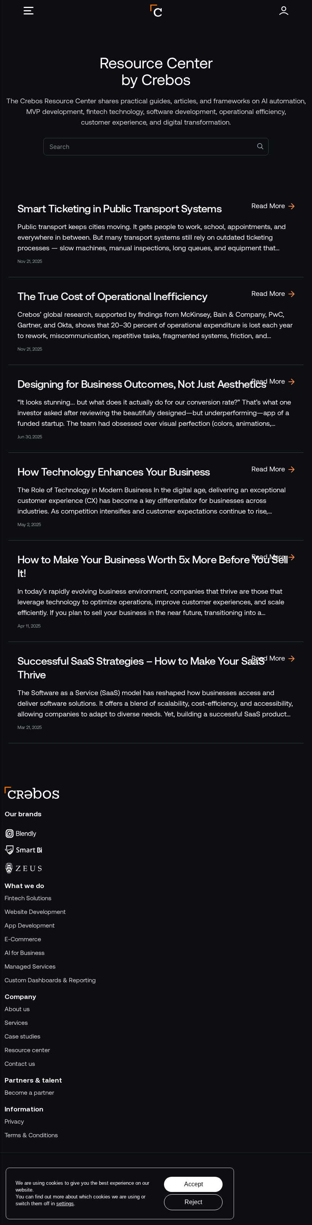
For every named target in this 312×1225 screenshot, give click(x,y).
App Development (30, 925)
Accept (193, 1184)
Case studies (22, 1036)
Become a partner (29, 1092)
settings (65, 1203)
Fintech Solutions (28, 898)
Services (16, 1022)
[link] (156, 233)
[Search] (260, 146)
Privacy (14, 1121)
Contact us (20, 1063)
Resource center (27, 1050)
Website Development (35, 911)
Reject (193, 1202)
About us (17, 1009)
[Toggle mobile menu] (31, 10)
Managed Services (30, 966)
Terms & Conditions (31, 1135)
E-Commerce (23, 939)
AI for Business (25, 952)
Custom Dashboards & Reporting (50, 980)
